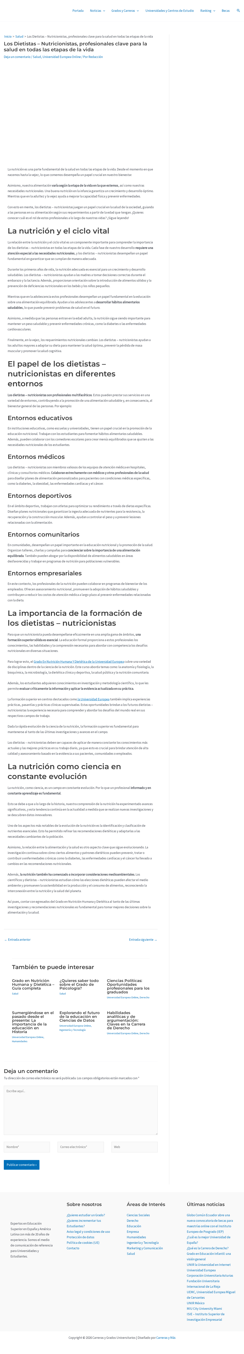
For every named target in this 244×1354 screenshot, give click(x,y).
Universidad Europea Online (62, 57)
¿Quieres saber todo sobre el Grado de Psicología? (79, 984)
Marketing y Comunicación (145, 1248)
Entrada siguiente (143, 940)
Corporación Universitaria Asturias (210, 1275)
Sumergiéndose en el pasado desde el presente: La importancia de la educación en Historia (33, 1022)
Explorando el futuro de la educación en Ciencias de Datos (79, 1016)
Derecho (144, 997)
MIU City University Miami (204, 1308)
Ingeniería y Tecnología (72, 1030)
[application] (103, 10)
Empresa (133, 1232)
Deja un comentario (17, 57)
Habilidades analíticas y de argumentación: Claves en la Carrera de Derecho (126, 1020)
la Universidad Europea (93, 699)
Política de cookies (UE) (83, 1243)
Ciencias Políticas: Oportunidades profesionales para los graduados (128, 986)
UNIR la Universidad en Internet (209, 1265)
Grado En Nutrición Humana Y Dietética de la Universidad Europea (79, 662)
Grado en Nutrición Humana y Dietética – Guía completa (33, 984)
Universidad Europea (201, 1270)
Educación (134, 1226)
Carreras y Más (166, 1338)
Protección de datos (80, 1237)
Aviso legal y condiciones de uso (88, 1232)
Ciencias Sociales (138, 1215)
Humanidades (19, 1041)
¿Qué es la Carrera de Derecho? (208, 1248)
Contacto (73, 1248)
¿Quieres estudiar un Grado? (86, 1215)
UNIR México (196, 1303)
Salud (37, 57)
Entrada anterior (17, 940)
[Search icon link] (238, 11)
